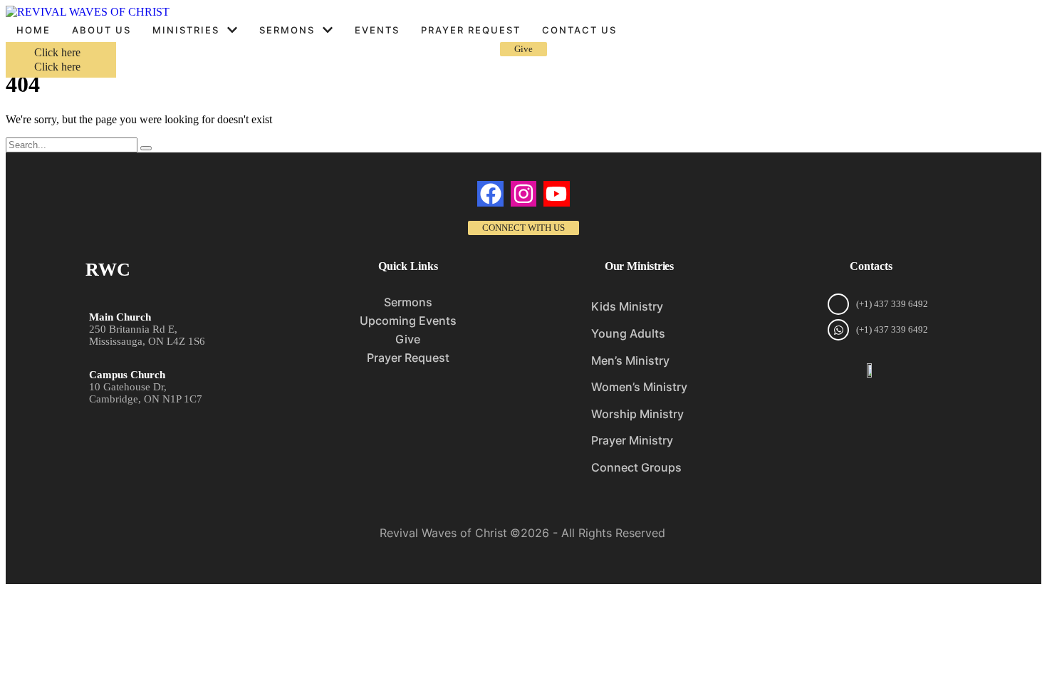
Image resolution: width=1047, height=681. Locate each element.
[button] (232, 30)
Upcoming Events (408, 320)
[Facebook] (490, 194)
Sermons (408, 302)
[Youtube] (556, 194)
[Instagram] (523, 194)
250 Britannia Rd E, (133, 329)
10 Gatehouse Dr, (128, 387)
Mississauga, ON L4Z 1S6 (147, 341)
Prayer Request (408, 357)
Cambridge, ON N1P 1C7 (145, 399)
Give (407, 339)
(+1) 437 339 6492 (892, 303)
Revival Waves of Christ (443, 533)
